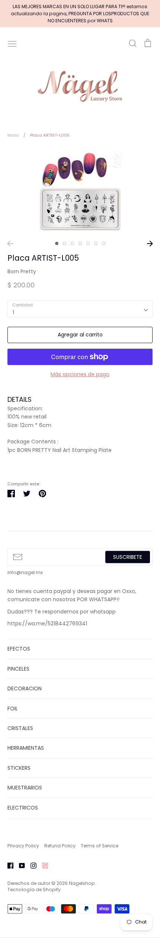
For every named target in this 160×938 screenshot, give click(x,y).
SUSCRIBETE (127, 556)
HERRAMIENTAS (25, 748)
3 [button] (72, 243)
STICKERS (19, 768)
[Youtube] (19, 865)
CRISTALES (20, 728)
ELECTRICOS (22, 807)
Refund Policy (60, 846)
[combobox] (80, 308)
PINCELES (18, 668)
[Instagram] (30, 865)
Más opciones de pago (80, 374)
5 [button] (88, 243)
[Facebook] (7, 865)
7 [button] (103, 243)
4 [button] (80, 243)
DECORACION (24, 688)
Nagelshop (82, 883)
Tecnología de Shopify (34, 889)
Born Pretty (21, 271)
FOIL (12, 708)
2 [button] (64, 243)
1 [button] (56, 243)
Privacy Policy (23, 846)
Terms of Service (99, 846)
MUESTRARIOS (24, 787)
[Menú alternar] (12, 43)
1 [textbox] (13, 312)
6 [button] (95, 243)
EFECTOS (18, 648)
